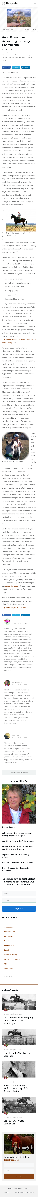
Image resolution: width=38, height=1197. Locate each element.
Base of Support (10, 936)
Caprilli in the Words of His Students (18, 841)
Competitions (9, 968)
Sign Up (19, 1176)
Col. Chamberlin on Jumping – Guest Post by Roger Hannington (17, 834)
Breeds (6, 950)
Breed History (9, 945)
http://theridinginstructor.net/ (14, 607)
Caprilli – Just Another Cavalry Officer (15, 1122)
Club (5, 964)
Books (6, 941)
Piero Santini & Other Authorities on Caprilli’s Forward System (18, 847)
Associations (9, 927)
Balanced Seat (9, 931)
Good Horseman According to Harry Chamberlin (16, 41)
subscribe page (11, 586)
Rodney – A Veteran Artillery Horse (17, 862)
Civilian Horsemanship (12, 959)
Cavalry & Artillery (10, 955)
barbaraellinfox (17, 682)
